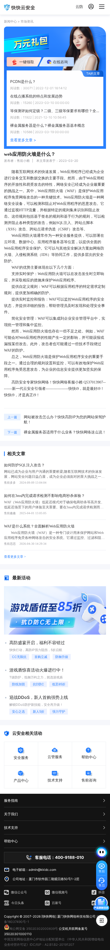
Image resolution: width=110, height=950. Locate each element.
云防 (79, 6)
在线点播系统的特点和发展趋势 (36, 96)
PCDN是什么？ (23, 81)
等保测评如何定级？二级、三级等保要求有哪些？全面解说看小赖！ (55, 110)
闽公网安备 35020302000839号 (33, 929)
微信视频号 (60, 892)
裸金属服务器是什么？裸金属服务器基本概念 (47, 125)
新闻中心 (10, 21)
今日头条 (17, 903)
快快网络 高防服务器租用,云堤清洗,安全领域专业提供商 (19, 7)
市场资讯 (27, 21)
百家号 (56, 903)
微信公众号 (19, 892)
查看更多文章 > (23, 140)
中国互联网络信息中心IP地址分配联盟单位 (34, 939)
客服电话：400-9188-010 (59, 857)
